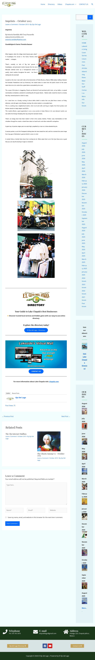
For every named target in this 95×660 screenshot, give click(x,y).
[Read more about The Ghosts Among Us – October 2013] (48, 441)
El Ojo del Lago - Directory (36, 330)
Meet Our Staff (83, 84)
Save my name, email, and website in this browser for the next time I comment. (35, 517)
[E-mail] (35, 631)
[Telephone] (5, 631)
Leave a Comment (11, 24)
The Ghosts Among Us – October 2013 (50, 454)
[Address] (66, 631)
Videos (60, 4)
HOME (84, 43)
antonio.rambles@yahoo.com (15, 39)
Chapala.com (69, 4)
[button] (75, 4)
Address (74, 630)
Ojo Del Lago (20, 397)
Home (43, 4)
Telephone (14, 630)
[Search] (90, 17)
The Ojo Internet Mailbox (16, 434)
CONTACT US (83, 4)
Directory (51, 4)
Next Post (66, 416)
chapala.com (54, 382)
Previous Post (8, 416)
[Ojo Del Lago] (10, 399)
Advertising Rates (84, 75)
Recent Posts (15, 393)
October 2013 (24, 24)
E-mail (43, 630)
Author (8, 393)
